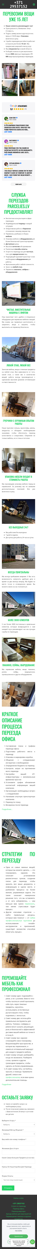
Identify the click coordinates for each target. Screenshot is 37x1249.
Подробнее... (7, 809)
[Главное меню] (3, 4)
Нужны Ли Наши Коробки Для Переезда (16, 1167)
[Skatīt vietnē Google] (6, 119)
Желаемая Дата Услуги (10, 1148)
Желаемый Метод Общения (13, 1130)
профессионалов (13, 1077)
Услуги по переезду (18, 1206)
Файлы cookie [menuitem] (18, 1198)
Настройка (18, 1230)
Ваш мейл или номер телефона (14, 1139)
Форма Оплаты (7, 1176)
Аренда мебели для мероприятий (18, 1214)
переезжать (30, 904)
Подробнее (6, 1084)
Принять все (18, 1236)
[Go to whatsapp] (32, 1242)
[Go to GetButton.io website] (32, 1247)
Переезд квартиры (18, 1211)
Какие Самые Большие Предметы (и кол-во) (18, 1158)
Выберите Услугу (9, 1121)
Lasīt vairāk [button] (8, 132)
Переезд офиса (18, 1209)
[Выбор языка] (34, 4)
